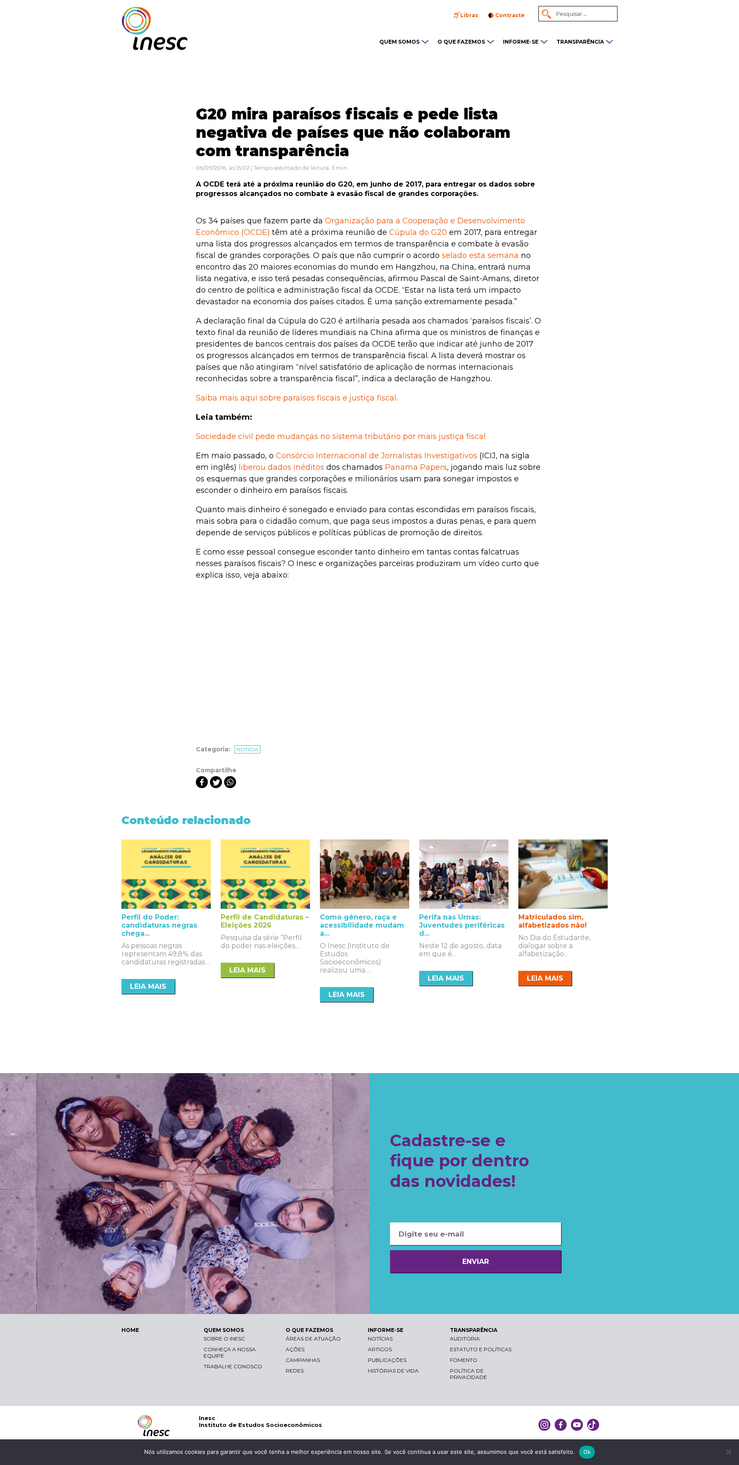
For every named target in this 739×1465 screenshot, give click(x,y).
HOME (130, 1330)
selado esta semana (480, 255)
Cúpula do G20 (418, 232)
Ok (587, 1451)
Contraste (510, 15)
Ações (295, 1349)
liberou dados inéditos (281, 467)
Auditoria (465, 1338)
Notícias (380, 1338)
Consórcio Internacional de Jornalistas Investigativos (376, 455)
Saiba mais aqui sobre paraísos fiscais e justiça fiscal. (297, 398)
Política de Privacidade (468, 1373)
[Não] (728, 1452)
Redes (295, 1370)
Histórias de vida (393, 1370)
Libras (469, 15)
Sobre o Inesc (224, 1338)
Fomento (463, 1360)
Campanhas (303, 1360)
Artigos (380, 1349)
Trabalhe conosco (233, 1366)
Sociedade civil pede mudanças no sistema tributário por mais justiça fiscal (341, 436)
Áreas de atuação (313, 1338)
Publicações (387, 1360)
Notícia (247, 749)
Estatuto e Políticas (480, 1349)
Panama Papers (416, 467)
